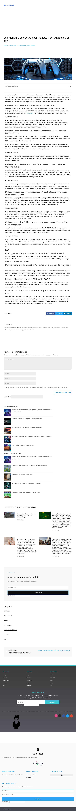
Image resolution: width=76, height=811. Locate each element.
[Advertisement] (38, 20)
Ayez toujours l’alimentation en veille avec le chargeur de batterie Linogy (26, 515)
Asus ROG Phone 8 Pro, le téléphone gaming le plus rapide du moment (31, 436)
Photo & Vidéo (7, 625)
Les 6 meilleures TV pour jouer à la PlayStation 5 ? (26, 492)
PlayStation (30, 113)
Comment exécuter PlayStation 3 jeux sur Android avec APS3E (29, 465)
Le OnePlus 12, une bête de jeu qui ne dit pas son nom (27, 418)
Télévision (6, 634)
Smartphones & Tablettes (10, 630)
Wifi (5, 639)
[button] (71, 4)
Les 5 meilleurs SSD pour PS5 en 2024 (22, 474)
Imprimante (7, 611)
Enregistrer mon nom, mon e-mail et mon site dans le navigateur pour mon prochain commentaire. (37, 387)
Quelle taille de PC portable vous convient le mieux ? (27, 427)
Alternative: (7, 397)
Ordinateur (6, 620)
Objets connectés (8, 615)
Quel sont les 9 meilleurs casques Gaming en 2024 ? (26, 483)
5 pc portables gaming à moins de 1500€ (23, 445)
